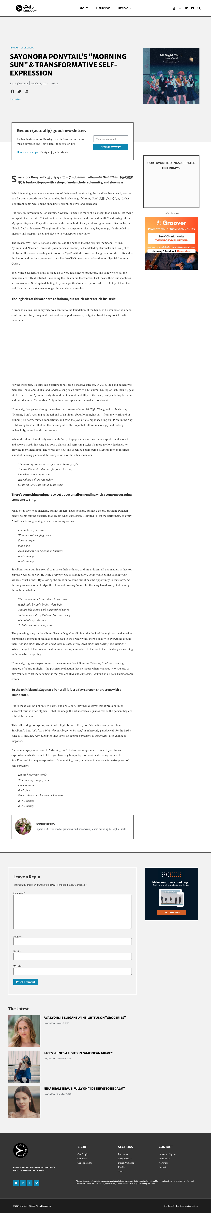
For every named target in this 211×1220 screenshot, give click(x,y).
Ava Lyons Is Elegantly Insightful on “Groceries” (85, 1018)
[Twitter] (186, 8)
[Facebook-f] (180, 8)
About (83, 8)
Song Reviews (26, 47)
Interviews (103, 8)
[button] (12, 91)
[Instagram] (173, 8)
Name (17, 936)
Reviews (123, 8)
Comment (19, 893)
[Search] (198, 8)
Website (17, 966)
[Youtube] (192, 8)
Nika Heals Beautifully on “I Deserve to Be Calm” (84, 1088)
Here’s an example (28, 152)
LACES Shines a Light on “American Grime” (78, 1053)
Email (17, 951)
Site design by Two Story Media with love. (181, 1206)
